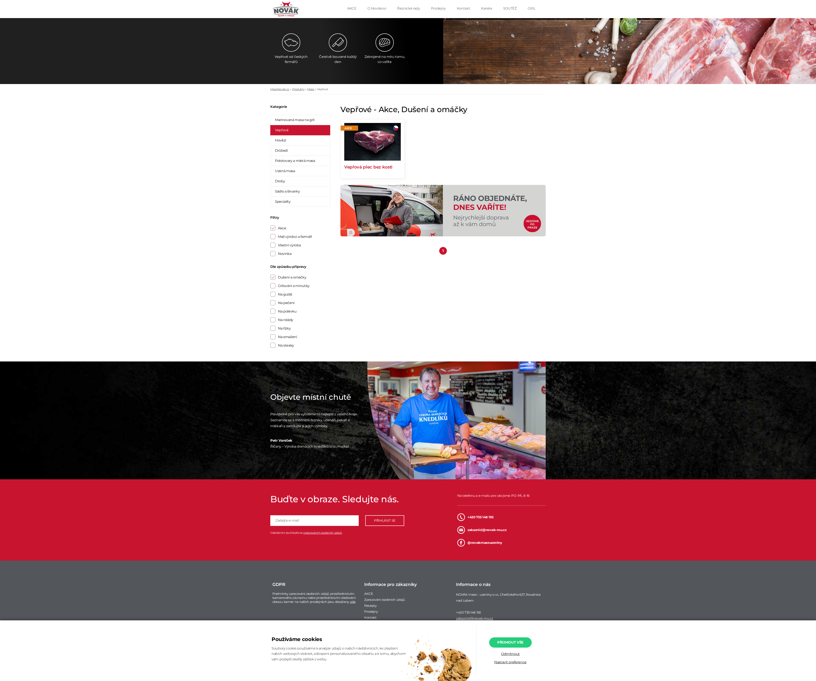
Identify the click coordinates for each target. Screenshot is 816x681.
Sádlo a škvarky (287, 191)
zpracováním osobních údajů (322, 532)
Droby (280, 181)
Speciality (283, 202)
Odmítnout (510, 654)
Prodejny (438, 8)
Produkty (298, 89)
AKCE (352, 8)
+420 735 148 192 (481, 517)
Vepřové (322, 89)
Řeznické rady (409, 8)
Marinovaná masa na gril (294, 120)
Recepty (370, 606)
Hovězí (280, 140)
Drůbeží (281, 150)
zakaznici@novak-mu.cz (487, 530)
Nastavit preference (510, 662)
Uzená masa (285, 171)
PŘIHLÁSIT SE (384, 520)
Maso (310, 89)
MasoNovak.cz (279, 89)
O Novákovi (377, 8)
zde (353, 602)
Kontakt (464, 8)
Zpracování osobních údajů (384, 600)
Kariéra (487, 8)
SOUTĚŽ (510, 8)
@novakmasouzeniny (485, 543)
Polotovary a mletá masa (295, 161)
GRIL (532, 8)
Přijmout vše (510, 642)
